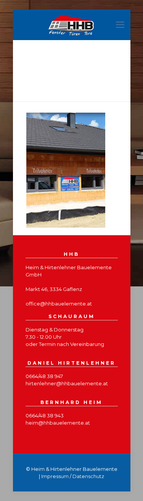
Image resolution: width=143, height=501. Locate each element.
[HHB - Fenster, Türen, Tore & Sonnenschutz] (71, 24)
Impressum (55, 476)
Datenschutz (88, 476)
